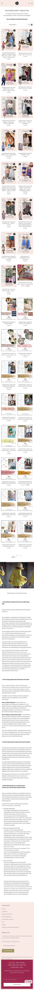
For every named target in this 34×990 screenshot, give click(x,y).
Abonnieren (17, 984)
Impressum (4, 911)
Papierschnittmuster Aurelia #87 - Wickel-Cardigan (25, 122)
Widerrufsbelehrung (7, 916)
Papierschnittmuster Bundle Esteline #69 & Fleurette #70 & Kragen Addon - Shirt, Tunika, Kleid (9, 189)
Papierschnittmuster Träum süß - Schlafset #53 (8, 450)
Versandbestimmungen (7, 919)
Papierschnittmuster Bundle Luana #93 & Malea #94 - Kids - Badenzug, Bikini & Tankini (25, 189)
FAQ (3, 922)
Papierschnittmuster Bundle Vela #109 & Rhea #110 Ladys (8, 155)
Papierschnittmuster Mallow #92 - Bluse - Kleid (8, 291)
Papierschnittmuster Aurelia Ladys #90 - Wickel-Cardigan (8, 122)
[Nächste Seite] (21, 555)
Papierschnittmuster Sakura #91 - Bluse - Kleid (8, 223)
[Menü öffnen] (2, 3)
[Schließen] (31, 961)
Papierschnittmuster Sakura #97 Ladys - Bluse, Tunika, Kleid (8, 89)
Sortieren (12, 24)
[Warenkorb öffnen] (32, 3)
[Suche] (29, 3)
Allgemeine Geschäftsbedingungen (10, 927)
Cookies (4, 924)
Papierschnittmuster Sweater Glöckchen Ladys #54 (8, 386)
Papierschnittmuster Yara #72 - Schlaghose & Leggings (8, 258)
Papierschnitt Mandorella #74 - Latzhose (25, 258)
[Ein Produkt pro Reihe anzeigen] (29, 24)
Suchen (4, 908)
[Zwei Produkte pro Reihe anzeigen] (31, 24)
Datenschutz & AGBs (7, 914)
